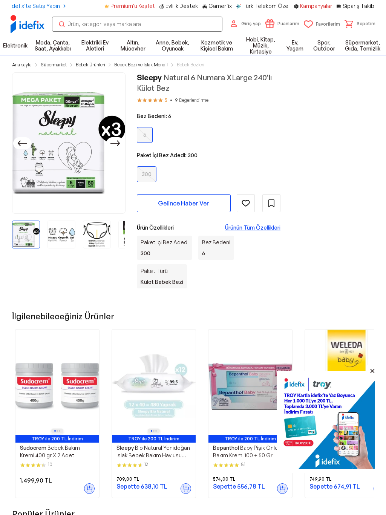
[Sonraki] (115, 143)
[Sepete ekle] (89, 488)
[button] (360, 23)
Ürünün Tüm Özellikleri (252, 227)
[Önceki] (22, 143)
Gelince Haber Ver (183, 203)
